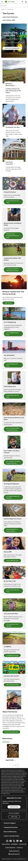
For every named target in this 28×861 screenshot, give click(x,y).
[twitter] (14, 840)
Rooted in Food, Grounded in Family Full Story (12, 235)
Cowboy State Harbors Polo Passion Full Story (12, 269)
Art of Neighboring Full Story (12, 333)
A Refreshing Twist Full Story (12, 396)
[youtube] (20, 840)
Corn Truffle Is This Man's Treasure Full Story (13, 462)
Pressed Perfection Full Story (12, 201)
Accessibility (14, 844)
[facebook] (10, 840)
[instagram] (7, 840)
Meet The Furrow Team (11, 732)
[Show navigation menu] (2, 1)
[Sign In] (25, 1)
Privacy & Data (6, 844)
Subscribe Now (14, 807)
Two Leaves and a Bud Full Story (12, 625)
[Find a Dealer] (22, 1)
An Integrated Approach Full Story (12, 497)
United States (14, 854)
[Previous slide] (10, 765)
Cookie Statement (10, 847)
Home (2, 9)
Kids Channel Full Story (12, 684)
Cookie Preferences (14, 851)
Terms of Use (22, 844)
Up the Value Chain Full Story (12, 590)
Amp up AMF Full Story (12, 560)
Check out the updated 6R (12, 48)
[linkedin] (17, 840)
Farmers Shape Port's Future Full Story (12, 530)
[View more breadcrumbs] (6, 9)
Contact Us (20, 847)
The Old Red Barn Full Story (12, 365)
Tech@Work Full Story (12, 655)
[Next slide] (17, 765)
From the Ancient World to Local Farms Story (12, 429)
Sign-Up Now (8, 303)
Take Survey (14, 816)
